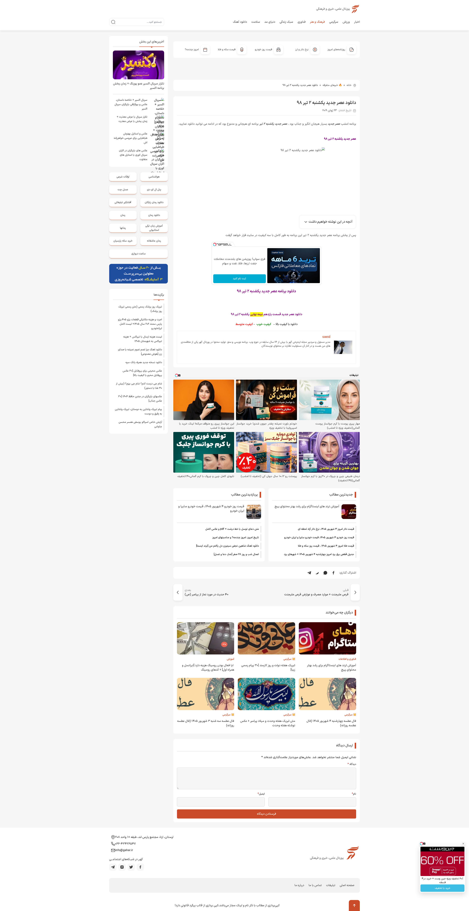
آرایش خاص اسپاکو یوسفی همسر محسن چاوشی (140, 424)
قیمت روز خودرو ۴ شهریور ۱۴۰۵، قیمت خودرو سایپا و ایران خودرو (319, 537)
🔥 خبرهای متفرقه (332, 85)
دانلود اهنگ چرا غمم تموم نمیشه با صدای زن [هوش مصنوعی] (140, 352)
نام (354, 794)
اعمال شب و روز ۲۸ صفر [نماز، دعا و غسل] (236, 554)
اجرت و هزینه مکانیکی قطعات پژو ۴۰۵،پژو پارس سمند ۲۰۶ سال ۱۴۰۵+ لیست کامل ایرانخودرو (140, 324)
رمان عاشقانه (154, 241)
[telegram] (113, 867)
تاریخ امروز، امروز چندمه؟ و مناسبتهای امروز (235, 537)
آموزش (230, 659)
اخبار (357, 22)
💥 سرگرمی (289, 659)
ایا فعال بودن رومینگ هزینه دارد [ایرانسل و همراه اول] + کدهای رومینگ (208, 667)
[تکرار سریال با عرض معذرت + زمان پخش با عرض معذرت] (156, 122)
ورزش (346, 22)
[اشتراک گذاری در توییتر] (317, 573)
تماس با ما (315, 885)
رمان (122, 215)
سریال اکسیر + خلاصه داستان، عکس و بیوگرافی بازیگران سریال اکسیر (131, 104)
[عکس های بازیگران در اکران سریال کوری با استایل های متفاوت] (156, 156)
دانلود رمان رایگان (154, 202)
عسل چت (123, 190)
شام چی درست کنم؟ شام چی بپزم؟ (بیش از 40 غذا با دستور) (139, 386)
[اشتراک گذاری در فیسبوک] (333, 573)
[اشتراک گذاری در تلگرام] (309, 573)
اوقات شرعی (123, 177)
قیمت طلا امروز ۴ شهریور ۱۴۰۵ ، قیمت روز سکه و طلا (326, 546)
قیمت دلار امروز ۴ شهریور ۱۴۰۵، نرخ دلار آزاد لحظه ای (326, 529)
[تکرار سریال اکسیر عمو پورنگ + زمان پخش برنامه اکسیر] (138, 65)
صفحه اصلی (347, 885)
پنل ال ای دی (154, 190)
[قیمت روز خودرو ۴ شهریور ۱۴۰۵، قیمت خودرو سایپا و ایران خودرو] (253, 511)
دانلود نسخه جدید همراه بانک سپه (143, 362)
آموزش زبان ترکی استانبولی (154, 228)
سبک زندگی (286, 22)
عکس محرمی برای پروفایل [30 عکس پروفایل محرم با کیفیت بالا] (142, 373)
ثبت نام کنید (239, 279)
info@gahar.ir (124, 850)
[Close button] (463, 843)
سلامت (255, 22)
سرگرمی (333, 22)
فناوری (302, 22)
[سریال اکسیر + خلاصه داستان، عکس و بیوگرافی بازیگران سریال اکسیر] (156, 105)
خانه (349, 85)
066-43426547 (125, 844)
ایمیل (261, 794)
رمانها (123, 228)
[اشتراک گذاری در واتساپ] (325, 573)
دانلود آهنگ (240, 22)
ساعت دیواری (138, 254)
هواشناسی (154, 177)
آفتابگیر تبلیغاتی (123, 202)
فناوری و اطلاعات (347, 659)
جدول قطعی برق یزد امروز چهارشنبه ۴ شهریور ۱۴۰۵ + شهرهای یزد (319, 554)
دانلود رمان (154, 215)
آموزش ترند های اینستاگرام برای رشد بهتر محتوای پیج (307, 506)
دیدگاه (352, 764)
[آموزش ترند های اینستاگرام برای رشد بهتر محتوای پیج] (348, 511)
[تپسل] (215, 244)
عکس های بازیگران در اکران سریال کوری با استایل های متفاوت (133, 155)
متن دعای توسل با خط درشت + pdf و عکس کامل (232, 529)
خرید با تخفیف (442, 888)
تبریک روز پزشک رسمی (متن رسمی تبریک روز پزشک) (140, 309)
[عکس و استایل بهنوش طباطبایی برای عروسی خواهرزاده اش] (156, 139)
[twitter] (131, 867)
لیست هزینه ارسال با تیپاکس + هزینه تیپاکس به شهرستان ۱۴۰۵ (142, 339)
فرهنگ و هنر (317, 22)
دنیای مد (269, 22)
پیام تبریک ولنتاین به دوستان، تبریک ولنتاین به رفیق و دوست (138, 411)
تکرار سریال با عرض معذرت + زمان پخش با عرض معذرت (132, 119)
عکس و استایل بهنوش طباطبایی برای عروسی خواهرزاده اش (130, 138)
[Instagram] (122, 867)
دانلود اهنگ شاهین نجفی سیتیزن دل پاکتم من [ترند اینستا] (227, 546)
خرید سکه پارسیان (122, 241)
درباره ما (299, 885)
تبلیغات (330, 885)
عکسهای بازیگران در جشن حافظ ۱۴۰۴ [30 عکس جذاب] (140, 399)
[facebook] (140, 867)
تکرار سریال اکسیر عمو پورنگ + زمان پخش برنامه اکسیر (138, 85)
